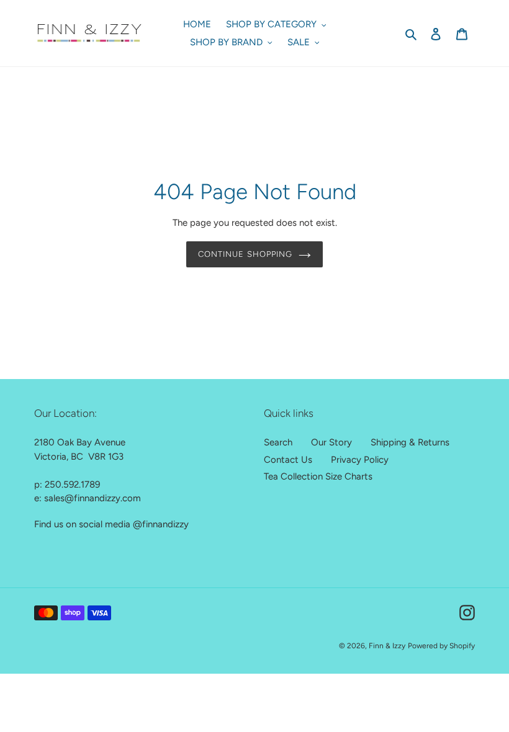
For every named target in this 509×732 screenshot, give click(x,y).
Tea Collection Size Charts (318, 476)
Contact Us (288, 459)
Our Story (331, 442)
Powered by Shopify (441, 645)
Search (278, 442)
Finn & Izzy (387, 645)
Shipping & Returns (410, 442)
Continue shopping (245, 254)
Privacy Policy (360, 459)
